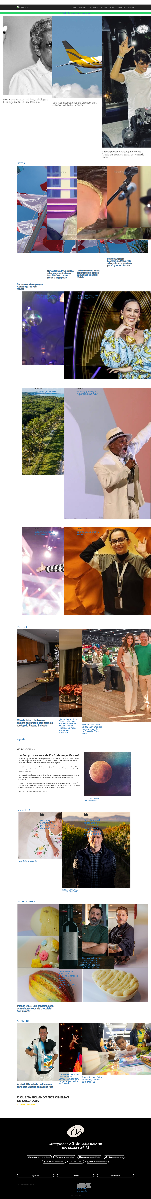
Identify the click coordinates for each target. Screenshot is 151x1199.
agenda (112, 7)
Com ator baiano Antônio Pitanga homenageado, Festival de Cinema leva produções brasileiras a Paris (87, 393)
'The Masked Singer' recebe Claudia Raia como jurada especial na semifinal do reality (87, 296)
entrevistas (121, 7)
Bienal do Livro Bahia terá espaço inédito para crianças (92, 1079)
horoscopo (131, 7)
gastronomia (93, 7)
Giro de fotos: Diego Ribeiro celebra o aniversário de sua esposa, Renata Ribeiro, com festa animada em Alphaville (68, 725)
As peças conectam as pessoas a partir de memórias (48, 824)
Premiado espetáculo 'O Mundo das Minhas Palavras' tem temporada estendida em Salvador (69, 1079)
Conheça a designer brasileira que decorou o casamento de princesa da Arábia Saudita (88, 532)
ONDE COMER (25, 901)
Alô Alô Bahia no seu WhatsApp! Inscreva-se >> (76, 13)
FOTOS (21, 626)
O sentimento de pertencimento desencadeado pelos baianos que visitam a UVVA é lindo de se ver (92, 828)
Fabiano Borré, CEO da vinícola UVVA (71, 890)
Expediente (35, 1176)
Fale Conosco (115, 1176)
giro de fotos (83, 7)
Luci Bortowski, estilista (28, 860)
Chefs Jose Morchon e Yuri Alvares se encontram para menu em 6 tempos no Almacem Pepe (92, 962)
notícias (74, 7)
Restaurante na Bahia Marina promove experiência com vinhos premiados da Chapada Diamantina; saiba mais (68, 979)
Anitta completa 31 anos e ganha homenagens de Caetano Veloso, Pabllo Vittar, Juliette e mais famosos (45, 296)
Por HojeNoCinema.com (26, 1104)
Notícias (71, 1195)
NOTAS (21, 163)
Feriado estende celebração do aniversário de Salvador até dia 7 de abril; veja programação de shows (45, 532)
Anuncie (75, 1176)
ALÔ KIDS (22, 1021)
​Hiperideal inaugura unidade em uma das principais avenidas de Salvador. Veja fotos (92, 729)
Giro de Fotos (78, 1195)
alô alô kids (104, 7)
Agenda (21, 739)
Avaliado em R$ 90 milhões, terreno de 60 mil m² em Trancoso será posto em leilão (46, 393)
